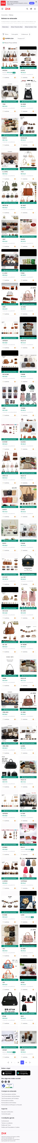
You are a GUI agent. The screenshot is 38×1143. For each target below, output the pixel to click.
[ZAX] (7, 9)
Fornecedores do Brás (7, 1100)
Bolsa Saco (5, 27)
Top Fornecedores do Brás (8, 1094)
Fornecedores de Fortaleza (8, 1102)
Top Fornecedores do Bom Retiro (10, 1096)
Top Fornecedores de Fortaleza (10, 1098)
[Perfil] (35, 8)
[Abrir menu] (2, 9)
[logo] (19, 1133)
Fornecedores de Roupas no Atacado (11, 1104)
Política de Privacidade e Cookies (10, 1127)
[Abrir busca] (27, 8)
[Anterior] (8, 1062)
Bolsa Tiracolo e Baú (16, 27)
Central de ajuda (5, 1114)
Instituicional (5, 1121)
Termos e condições (7, 1123)
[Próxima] (29, 1062)
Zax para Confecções (7, 1111)
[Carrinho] (31, 8)
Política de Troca (6, 1125)
